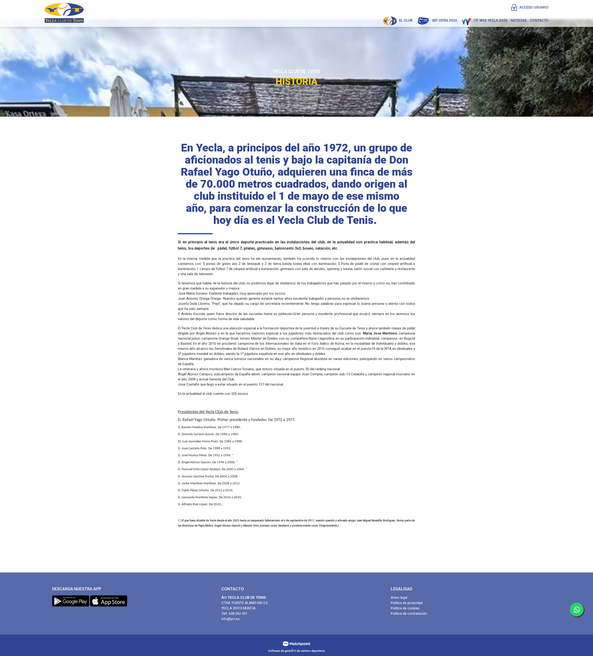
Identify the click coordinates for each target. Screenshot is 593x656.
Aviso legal (399, 597)
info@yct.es (230, 619)
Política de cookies (405, 608)
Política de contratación (409, 613)
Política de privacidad (407, 603)
